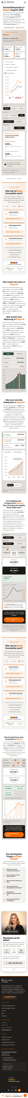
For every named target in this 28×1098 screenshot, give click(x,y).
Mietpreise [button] (19, 121)
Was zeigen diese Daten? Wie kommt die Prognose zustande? (13, 164)
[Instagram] (8, 1090)
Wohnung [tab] (8, 537)
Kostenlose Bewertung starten (14, 834)
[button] (14, 822)
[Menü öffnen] (25, 2)
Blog (3, 1013)
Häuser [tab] (8, 353)
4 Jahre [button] (14, 108)
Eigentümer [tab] (8, 543)
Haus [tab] (19, 537)
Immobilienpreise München (8, 1042)
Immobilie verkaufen (7, 1037)
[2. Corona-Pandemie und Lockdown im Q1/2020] (16, 98)
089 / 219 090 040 (15, 963)
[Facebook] (15, 1090)
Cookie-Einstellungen (7, 1027)
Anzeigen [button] (19, 127)
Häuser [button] (6, 115)
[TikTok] (12, 1090)
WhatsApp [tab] (21, 952)
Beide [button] (21, 115)
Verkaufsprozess (6, 1039)
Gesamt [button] (7, 108)
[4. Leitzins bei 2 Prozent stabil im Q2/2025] (20, 98)
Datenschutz (5, 1025)
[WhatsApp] (19, 1090)
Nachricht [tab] (7, 952)
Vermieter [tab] (19, 543)
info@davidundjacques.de (10, 1060)
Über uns (4, 1010)
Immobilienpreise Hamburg (8, 1045)
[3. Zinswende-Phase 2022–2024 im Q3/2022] (18, 98)
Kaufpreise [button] (8, 121)
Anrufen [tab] (14, 952)
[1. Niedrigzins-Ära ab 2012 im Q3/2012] (10, 98)
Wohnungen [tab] (19, 353)
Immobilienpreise (11, 178)
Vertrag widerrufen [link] (6, 1030)
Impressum (4, 1022)
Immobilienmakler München (8, 1005)
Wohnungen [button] (14, 115)
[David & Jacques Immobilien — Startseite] (8, 2)
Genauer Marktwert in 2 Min (14, 619)
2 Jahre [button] (21, 108)
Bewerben (4, 1016)
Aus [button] (9, 127)
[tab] (6, 554)
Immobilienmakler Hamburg (8, 1008)
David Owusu (22, 27)
